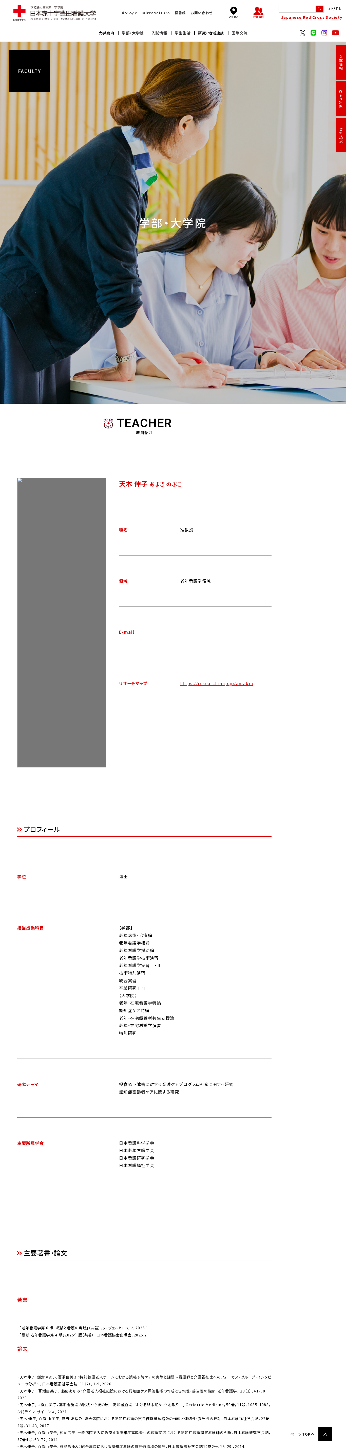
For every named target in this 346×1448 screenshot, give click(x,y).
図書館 (180, 12)
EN (339, 8)
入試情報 (341, 62)
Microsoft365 (156, 12)
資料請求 (341, 135)
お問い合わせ (202, 12)
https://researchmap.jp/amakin (216, 683)
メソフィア (129, 12)
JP (331, 8)
